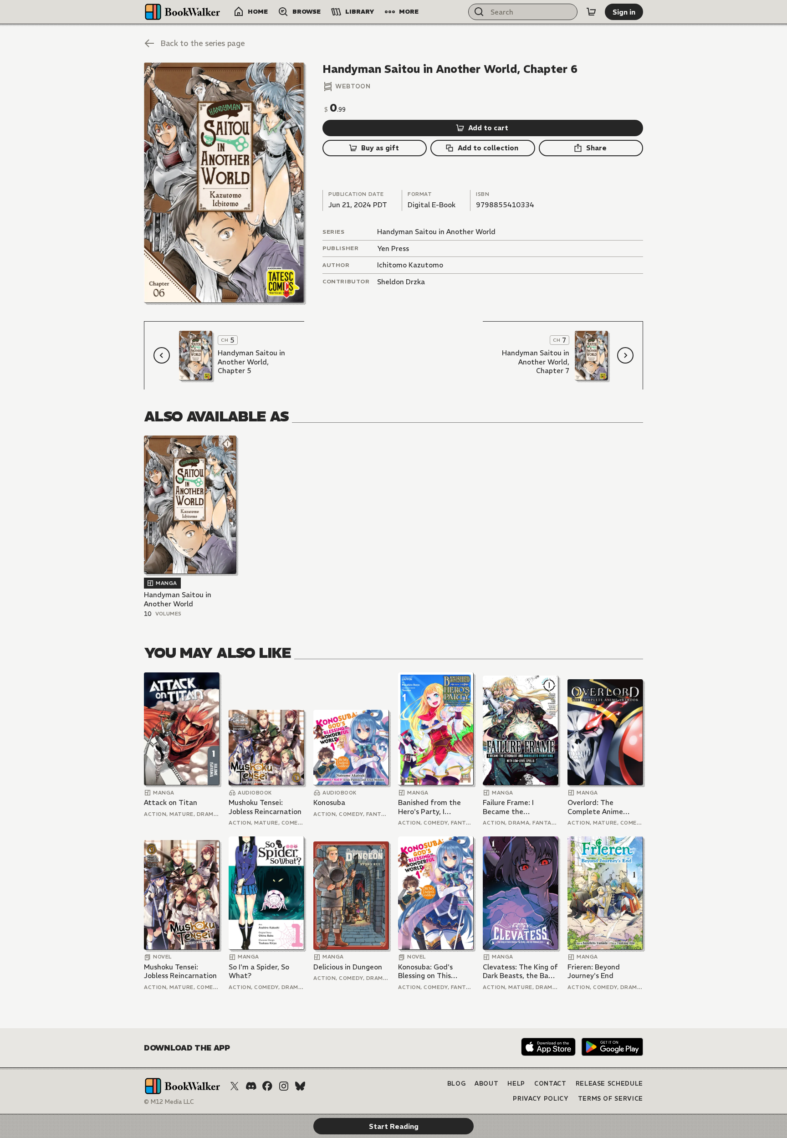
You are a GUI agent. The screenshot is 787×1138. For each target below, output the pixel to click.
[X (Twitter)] (234, 1086)
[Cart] (591, 12)
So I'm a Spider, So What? (259, 971)
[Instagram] (283, 1086)
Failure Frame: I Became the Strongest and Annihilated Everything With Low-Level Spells (520, 807)
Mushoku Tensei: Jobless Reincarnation (265, 807)
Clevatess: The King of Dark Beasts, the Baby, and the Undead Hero (520, 971)
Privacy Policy (540, 1099)
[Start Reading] (224, 182)
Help (516, 1084)
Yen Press (393, 248)
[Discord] (250, 1086)
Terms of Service (610, 1099)
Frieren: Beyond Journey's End (593, 971)
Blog (456, 1084)
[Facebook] (267, 1086)
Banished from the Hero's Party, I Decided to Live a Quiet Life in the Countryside (429, 807)
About (486, 1084)
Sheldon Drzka (401, 281)
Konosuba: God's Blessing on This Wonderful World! (428, 971)
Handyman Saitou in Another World (436, 231)
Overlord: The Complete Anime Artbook (595, 807)
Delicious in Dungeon (347, 967)
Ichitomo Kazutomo (410, 265)
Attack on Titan (170, 802)
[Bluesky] (300, 1086)
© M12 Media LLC (169, 1102)
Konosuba (329, 802)
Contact (550, 1084)
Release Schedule (609, 1084)
